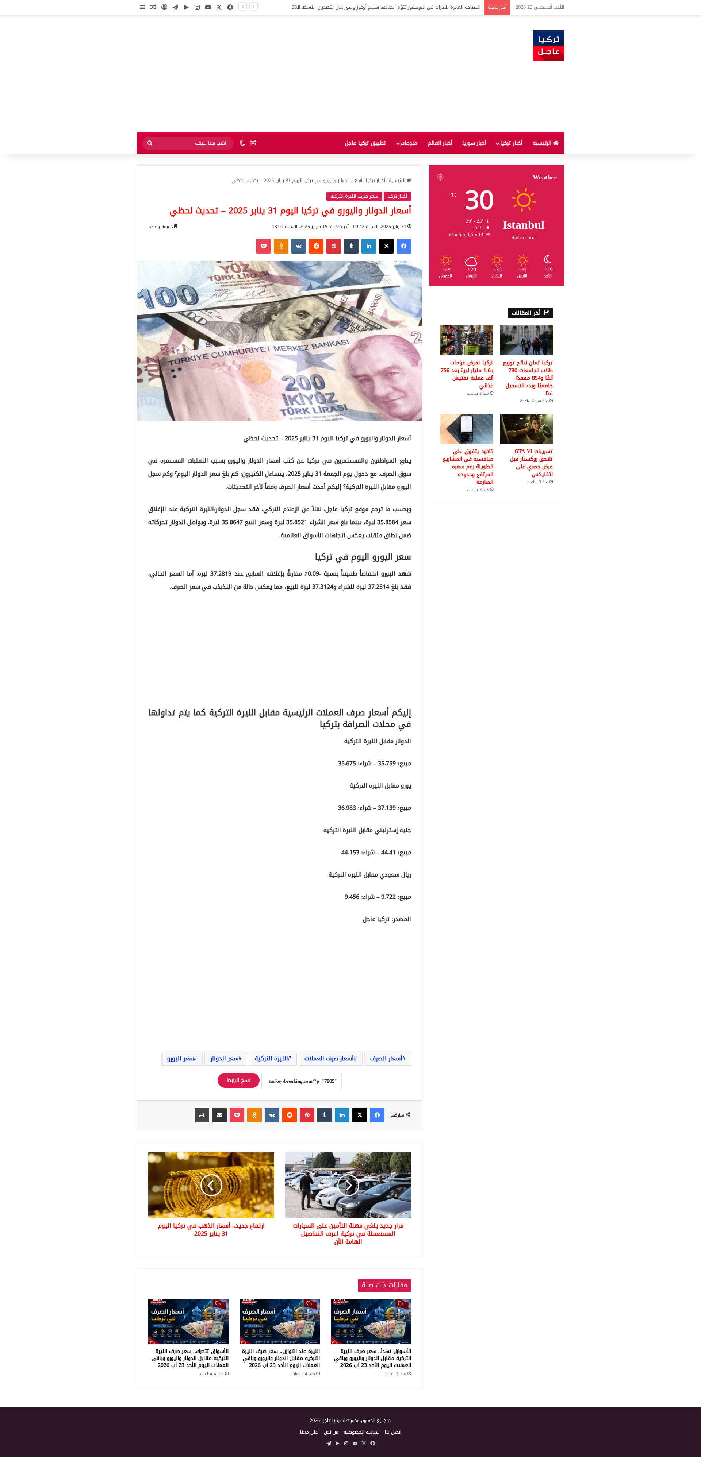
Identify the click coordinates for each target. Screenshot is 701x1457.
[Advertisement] (277, 74)
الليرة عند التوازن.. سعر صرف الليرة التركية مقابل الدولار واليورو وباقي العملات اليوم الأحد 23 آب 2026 (281, 1358)
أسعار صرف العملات (329, 1058)
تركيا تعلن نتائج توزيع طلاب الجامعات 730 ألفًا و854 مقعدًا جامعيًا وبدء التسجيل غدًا (528, 378)
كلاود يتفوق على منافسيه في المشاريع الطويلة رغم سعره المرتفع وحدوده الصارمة (468, 467)
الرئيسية (543, 143)
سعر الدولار (224, 1058)
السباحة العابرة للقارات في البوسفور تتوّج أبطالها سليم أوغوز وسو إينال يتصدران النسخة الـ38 (386, 7)
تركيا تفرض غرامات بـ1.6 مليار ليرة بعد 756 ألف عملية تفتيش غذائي (467, 374)
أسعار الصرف (386, 1058)
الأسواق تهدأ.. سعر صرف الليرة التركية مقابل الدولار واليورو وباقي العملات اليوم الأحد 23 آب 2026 (372, 1358)
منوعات (409, 143)
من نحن (331, 1432)
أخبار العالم (440, 143)
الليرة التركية (271, 1058)
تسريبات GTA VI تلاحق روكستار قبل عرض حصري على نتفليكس (531, 463)
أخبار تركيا (511, 143)
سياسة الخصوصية (362, 1432)
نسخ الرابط (238, 1080)
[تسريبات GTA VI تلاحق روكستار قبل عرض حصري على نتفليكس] (526, 429)
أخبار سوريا (474, 143)
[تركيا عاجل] (548, 45)
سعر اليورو (180, 1058)
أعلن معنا (309, 1432)
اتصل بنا (393, 1432)
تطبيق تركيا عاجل (365, 143)
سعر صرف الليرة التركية (354, 196)
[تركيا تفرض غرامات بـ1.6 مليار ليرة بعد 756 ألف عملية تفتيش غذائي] (466, 340)
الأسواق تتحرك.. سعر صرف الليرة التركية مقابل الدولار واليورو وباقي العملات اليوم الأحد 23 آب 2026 (190, 1358)
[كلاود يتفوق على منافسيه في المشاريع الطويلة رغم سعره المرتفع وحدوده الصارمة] (466, 429)
